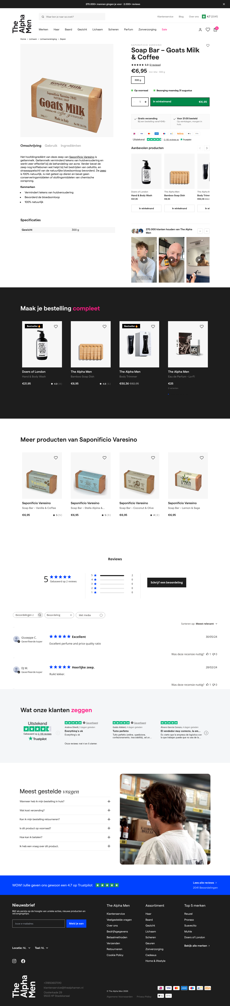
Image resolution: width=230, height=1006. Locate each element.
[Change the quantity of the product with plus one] (145, 101)
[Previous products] (200, 148)
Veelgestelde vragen (119, 919)
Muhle (188, 931)
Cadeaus (151, 955)
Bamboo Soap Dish (174, 195)
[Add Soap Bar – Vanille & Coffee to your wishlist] (55, 458)
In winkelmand (146, 208)
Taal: (38, 948)
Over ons (112, 925)
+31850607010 (52, 983)
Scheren (151, 937)
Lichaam (33, 39)
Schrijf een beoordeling (167, 582)
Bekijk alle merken (195, 945)
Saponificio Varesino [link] (146, 45)
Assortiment (155, 905)
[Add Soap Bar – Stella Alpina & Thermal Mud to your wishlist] (104, 458)
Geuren (150, 943)
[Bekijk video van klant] (144, 260)
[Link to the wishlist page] (207, 29)
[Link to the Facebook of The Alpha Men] (23, 961)
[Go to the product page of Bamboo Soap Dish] (179, 171)
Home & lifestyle (155, 961)
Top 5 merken (194, 905)
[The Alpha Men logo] (21, 24)
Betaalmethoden (117, 937)
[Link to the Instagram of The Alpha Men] (14, 961)
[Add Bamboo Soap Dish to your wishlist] (104, 326)
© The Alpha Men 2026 (117, 991)
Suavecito (190, 925)
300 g (138, 80)
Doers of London (194, 937)
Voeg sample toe (179, 394)
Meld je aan (76, 923)
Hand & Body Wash (141, 195)
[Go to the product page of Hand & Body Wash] (146, 171)
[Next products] (207, 148)
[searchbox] (25, 615)
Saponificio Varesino (81, 157)
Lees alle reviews (203, 882)
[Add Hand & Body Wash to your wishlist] (55, 326)
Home (23, 39)
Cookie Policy (115, 955)
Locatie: (17, 948)
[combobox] (71, 16)
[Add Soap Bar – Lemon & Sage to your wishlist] (201, 458)
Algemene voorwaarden (120, 996)
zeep (103, 170)
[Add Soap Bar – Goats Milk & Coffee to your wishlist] (208, 45)
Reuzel (188, 913)
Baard (149, 919)
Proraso (189, 919)
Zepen (63, 39)
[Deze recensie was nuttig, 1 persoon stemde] (207, 654)
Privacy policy (144, 996)
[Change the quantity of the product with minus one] (134, 101)
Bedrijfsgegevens (117, 931)
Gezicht (150, 925)
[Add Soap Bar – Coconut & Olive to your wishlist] (153, 458)
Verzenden (113, 943)
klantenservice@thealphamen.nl (63, 987)
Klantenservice (116, 913)
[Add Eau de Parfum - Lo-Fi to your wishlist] (201, 326)
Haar (148, 913)
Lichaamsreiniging (48, 39)
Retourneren (114, 949)
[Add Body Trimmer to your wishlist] (153, 326)
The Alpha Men (118, 905)
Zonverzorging (154, 949)
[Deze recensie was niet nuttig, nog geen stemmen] (213, 654)
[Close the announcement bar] (224, 4)
